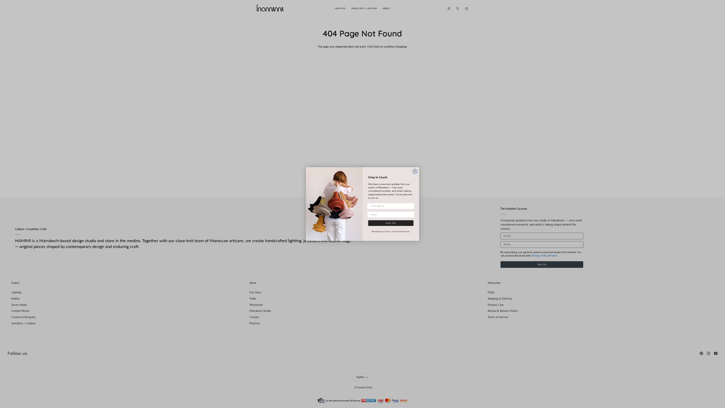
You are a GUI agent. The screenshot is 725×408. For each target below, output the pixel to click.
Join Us (391, 223)
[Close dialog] (415, 171)
